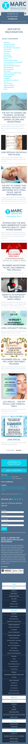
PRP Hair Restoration (14, 650)
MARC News (7, 42)
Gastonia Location (14, 603)
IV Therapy (14, 677)
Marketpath (20, 493)
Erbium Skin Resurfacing (14, 693)
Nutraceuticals (7, 71)
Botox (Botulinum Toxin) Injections (12, 47)
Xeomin (5, 89)
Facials (14, 658)
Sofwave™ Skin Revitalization (14, 653)
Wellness (14, 672)
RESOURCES (14, 701)
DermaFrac (6, 53)
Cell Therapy (14, 616)
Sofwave (6, 82)
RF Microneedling (8, 76)
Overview (14, 613)
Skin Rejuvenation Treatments (11, 80)
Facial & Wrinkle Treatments (11, 60)
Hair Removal (14, 682)
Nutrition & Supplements (14, 632)
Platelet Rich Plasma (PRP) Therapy (12, 73)
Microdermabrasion (8, 67)
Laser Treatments (14, 680)
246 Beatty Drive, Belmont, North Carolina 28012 (13, 487)
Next (18, 450)
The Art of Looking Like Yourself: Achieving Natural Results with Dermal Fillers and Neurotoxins (14, 117)
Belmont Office (14, 738)
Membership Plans (14, 596)
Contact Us (14, 733)
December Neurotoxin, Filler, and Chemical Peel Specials (14, 267)
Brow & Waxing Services (14, 663)
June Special (14, 439)
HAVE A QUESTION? (14, 470)
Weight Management (9, 87)
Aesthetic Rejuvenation (9, 44)
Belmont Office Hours (6, 476)
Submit (4, 528)
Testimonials (14, 726)
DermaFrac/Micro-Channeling (14, 640)
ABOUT (14, 588)
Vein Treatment (14, 688)
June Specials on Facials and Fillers (14, 153)
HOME (14, 584)
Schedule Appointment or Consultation (14, 736)
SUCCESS (14, 721)
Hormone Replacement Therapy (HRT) (13, 62)
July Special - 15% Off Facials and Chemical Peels (14, 404)
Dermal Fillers (7, 51)
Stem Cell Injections (14, 618)
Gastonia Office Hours (6, 478)
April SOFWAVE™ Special (14, 328)
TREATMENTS (14, 610)
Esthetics (6, 58)
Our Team (14, 598)
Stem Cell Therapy (8, 83)
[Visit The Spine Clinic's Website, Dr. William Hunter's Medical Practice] (12, 571)
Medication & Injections (14, 627)
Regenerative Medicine (9, 74)
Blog (14, 706)
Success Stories (14, 724)
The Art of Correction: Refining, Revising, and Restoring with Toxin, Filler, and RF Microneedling (14, 190)
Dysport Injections (8, 56)
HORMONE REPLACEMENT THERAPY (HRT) (14, 674)
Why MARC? (14, 593)
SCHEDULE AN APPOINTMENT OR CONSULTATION (14, 462)
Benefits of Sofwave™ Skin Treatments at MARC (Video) (14, 297)
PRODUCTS (14, 697)
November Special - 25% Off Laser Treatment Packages (14, 361)
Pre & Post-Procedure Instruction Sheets (14, 714)
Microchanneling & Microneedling (12, 65)
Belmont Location (14, 606)
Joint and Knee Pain (8, 64)
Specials (14, 709)
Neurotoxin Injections (9, 69)
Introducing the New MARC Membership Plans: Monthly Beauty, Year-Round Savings (14, 226)
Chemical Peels (7, 49)
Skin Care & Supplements (14, 645)
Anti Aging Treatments (9, 46)
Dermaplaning (7, 55)
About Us (14, 591)
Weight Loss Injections (9, 85)
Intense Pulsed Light (14, 690)
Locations (14, 601)
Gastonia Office (14, 741)
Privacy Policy (14, 717)
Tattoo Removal (14, 685)
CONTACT (14, 730)
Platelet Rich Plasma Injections (14, 621)
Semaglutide (7, 78)
